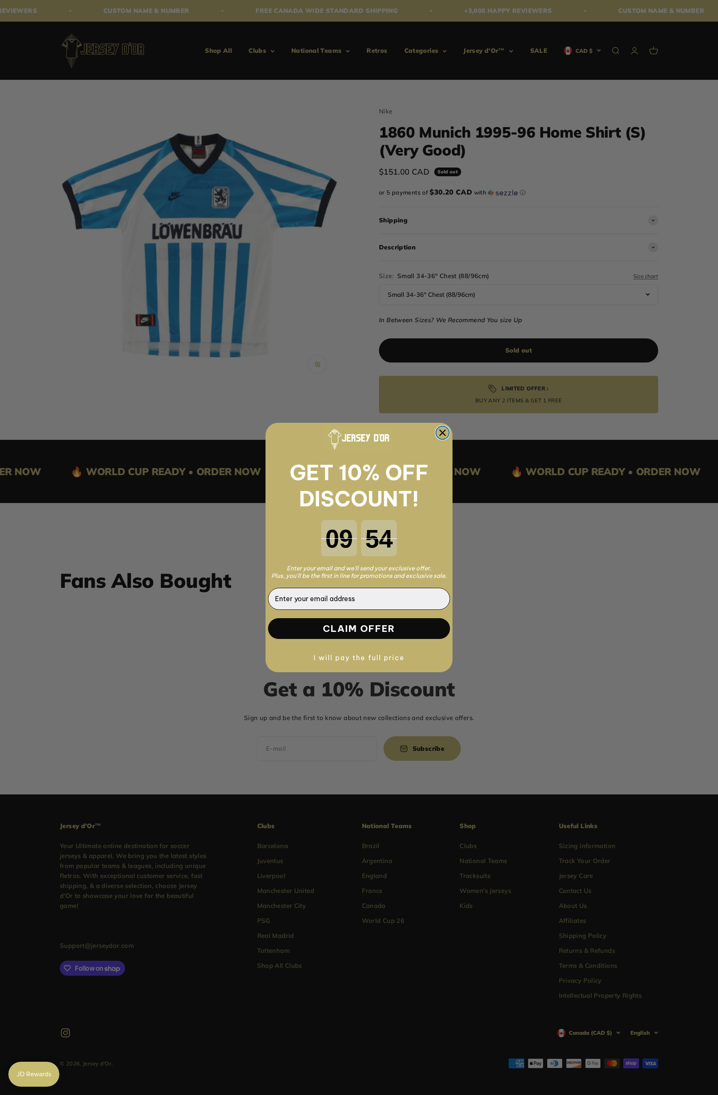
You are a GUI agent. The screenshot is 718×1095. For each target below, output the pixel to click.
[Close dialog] (442, 432)
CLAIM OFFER (359, 628)
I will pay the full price (359, 658)
